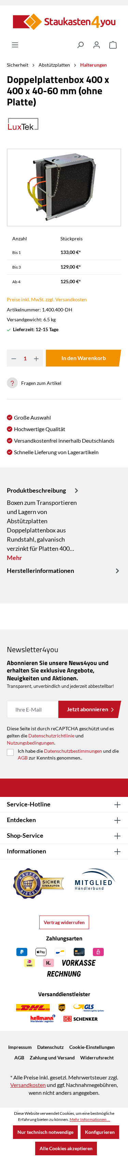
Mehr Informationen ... (90, 1119)
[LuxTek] (64, 124)
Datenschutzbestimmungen (73, 751)
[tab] (43, 524)
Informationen (26, 851)
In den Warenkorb (83, 358)
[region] (64, 187)
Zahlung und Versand (52, 1057)
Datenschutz (50, 1047)
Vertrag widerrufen (64, 922)
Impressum (20, 1047)
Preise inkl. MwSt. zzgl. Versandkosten (47, 299)
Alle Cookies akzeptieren (66, 1148)
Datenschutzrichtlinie (51, 735)
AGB (23, 758)
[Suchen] (80, 45)
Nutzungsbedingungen (30, 743)
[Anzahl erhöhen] (36, 358)
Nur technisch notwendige (45, 1132)
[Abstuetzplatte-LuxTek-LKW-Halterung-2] (64, 187)
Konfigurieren (100, 1132)
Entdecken (21, 819)
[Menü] (15, 45)
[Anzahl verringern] (14, 358)
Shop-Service (25, 835)
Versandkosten (28, 1085)
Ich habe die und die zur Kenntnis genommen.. (68, 754)
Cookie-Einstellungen (92, 1047)
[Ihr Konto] (96, 45)
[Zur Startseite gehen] (64, 22)
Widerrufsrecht (97, 1057)
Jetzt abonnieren (87, 709)
